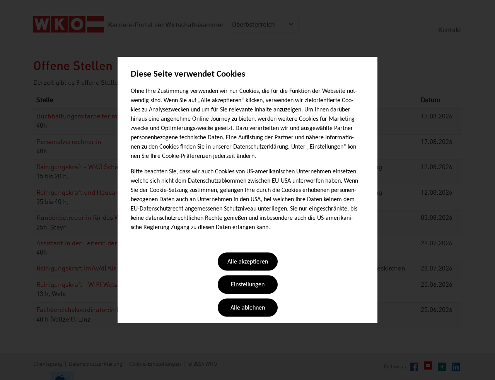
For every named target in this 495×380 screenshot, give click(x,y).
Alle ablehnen (247, 308)
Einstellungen (248, 285)
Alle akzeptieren (247, 262)
